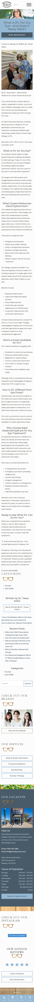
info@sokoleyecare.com (16, 852)
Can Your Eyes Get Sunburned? (17, 638)
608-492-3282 (12, 849)
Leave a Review (17, 974)
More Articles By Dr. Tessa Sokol (17, 608)
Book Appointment (17, 35)
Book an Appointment (17, 896)
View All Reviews (17, 980)
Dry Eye (8, 586)
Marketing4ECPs (16, 990)
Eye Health (13, 570)
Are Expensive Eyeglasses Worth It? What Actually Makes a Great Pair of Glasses (18, 658)
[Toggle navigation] (29, 4)
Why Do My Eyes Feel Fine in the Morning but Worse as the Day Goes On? (17, 643)
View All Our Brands (17, 731)
